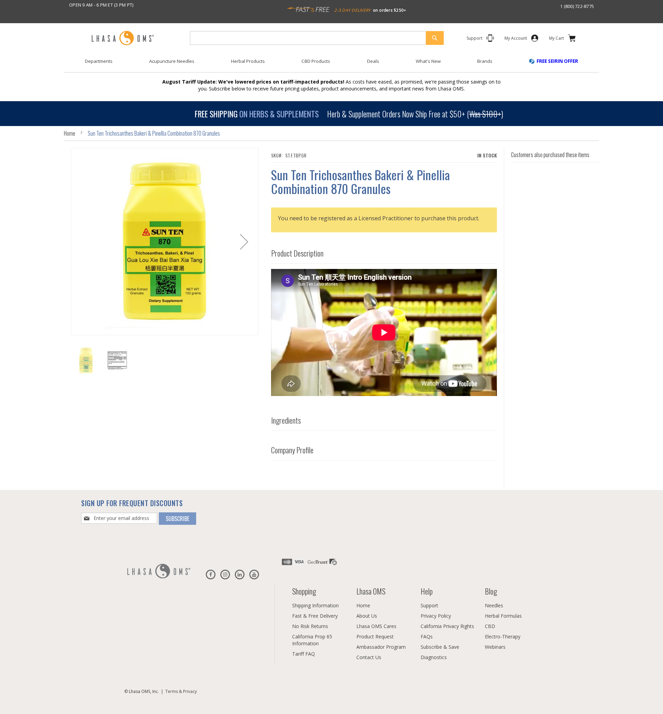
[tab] (384, 251)
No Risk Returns (310, 626)
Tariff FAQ (303, 653)
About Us (366, 615)
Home (69, 133)
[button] (244, 241)
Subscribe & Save (440, 647)
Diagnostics (434, 657)
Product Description (297, 253)
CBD (490, 626)
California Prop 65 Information (312, 640)
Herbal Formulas (503, 615)
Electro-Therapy (502, 636)
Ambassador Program (381, 647)
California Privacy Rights (447, 626)
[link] (516, 39)
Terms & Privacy (181, 691)
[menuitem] (99, 61)
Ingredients (286, 420)
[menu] (331, 64)
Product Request (375, 636)
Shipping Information (315, 605)
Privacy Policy (436, 615)
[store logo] (123, 38)
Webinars (495, 647)
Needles (494, 605)
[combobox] (317, 38)
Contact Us (368, 657)
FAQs (427, 636)
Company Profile (292, 449)
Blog (491, 591)
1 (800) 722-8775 (577, 6)
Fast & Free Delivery (315, 615)
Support (429, 605)
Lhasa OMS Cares (376, 626)
